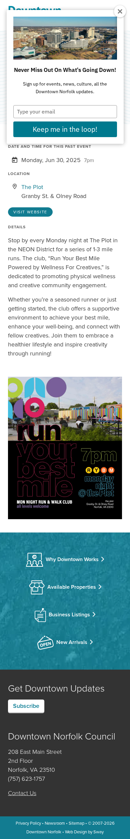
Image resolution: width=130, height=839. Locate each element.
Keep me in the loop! (65, 129)
